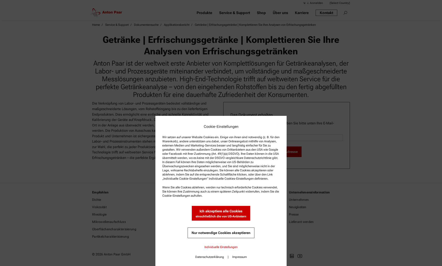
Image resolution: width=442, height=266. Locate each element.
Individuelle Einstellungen (221, 247)
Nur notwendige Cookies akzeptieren (221, 233)
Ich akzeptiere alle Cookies (221, 213)
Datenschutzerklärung (209, 257)
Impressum (239, 257)
